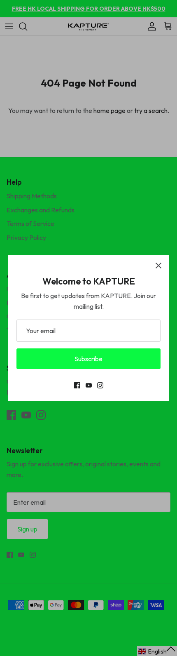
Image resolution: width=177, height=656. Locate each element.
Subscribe (88, 359)
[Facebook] (77, 385)
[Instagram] (100, 385)
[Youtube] (89, 385)
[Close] (158, 265)
